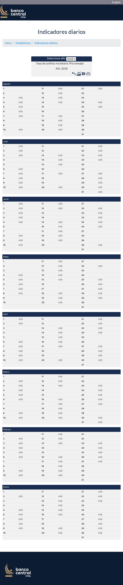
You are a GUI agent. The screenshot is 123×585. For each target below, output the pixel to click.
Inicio (8, 43)
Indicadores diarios (62, 32)
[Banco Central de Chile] (13, 11)
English (116, 2)
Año (58, 68)
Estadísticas (23, 43)
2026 (64, 68)
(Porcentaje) (76, 63)
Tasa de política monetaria (52, 63)
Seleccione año (56, 58)
